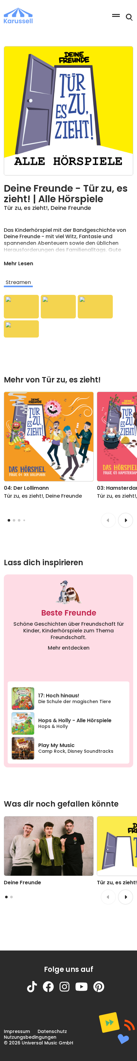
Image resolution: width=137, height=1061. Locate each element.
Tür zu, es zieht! (26, 208)
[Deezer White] (21, 329)
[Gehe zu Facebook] (51, 990)
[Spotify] (21, 306)
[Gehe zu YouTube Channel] (84, 990)
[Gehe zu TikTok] (35, 990)
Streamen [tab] (18, 282)
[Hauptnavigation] (116, 15)
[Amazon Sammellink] (58, 306)
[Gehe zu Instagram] (67, 990)
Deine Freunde (71, 208)
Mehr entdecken (69, 648)
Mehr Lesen (18, 263)
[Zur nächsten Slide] (125, 520)
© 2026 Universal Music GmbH (38, 1043)
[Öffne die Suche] (129, 17)
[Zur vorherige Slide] (108, 520)
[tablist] (68, 282)
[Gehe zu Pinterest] (101, 990)
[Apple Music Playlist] (95, 306)
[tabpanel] (68, 316)
